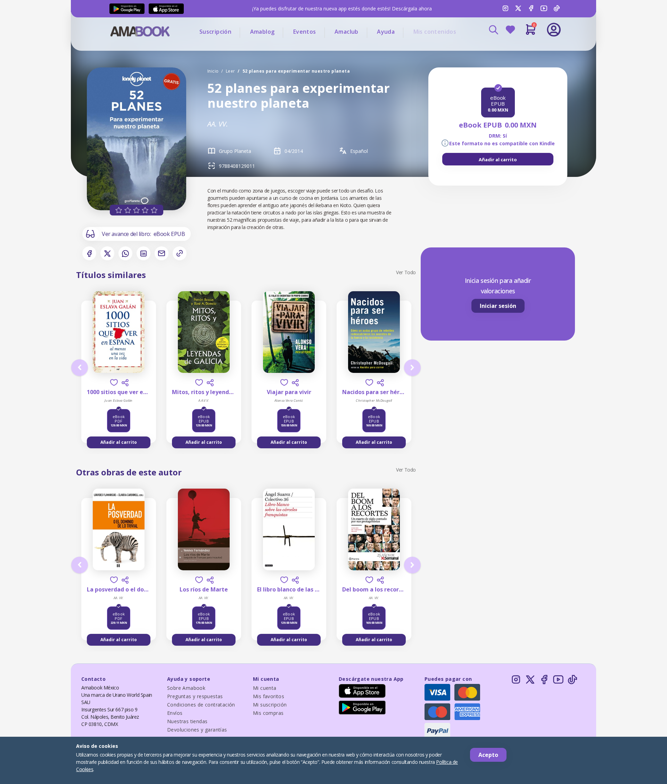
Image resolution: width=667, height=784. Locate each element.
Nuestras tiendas (187, 721)
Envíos (174, 713)
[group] (497, 159)
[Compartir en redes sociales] (125, 382)
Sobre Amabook (186, 688)
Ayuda (386, 31)
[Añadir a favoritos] (114, 382)
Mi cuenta (265, 688)
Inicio (213, 71)
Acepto (488, 755)
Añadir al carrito (498, 159)
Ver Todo (406, 272)
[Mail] (161, 253)
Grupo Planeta (235, 151)
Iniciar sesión (498, 306)
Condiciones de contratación (201, 704)
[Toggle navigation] (525, 48)
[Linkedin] (143, 253)
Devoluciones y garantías (197, 729)
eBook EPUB (169, 234)
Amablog (262, 31)
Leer (230, 71)
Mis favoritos (268, 696)
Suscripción (215, 31)
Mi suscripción (270, 704)
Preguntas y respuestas (195, 696)
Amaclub (347, 31)
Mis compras (268, 713)
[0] (530, 32)
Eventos (304, 31)
